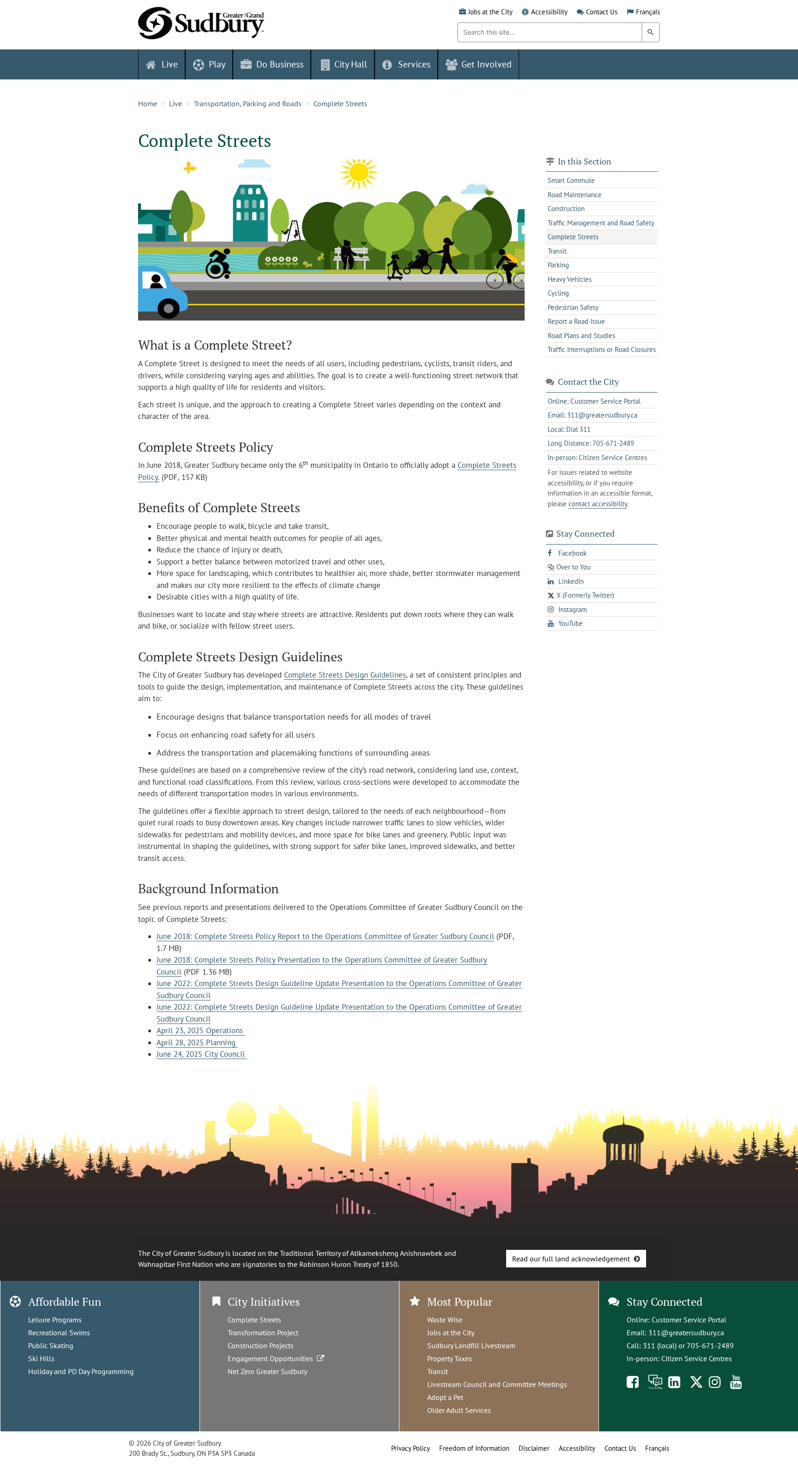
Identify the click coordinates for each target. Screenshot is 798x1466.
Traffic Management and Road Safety (601, 222)
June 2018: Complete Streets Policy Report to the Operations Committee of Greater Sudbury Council (325, 936)
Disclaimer (534, 1448)
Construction (566, 208)
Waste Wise (444, 1319)
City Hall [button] (350, 64)
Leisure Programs (55, 1319)
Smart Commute (571, 180)
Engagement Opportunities (272, 1358)
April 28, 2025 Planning (197, 1042)
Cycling (558, 293)
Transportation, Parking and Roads (248, 103)
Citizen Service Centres (696, 1358)
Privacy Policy (410, 1448)
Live (175, 103)
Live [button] (170, 64)
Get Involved (486, 64)
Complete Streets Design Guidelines (345, 675)
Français (648, 11)
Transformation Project (263, 1332)
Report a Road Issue (576, 321)
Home (147, 103)
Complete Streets (340, 103)
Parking (558, 264)
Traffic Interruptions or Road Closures (602, 349)
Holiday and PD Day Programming (81, 1371)
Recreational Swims (59, 1332)
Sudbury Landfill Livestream (471, 1345)
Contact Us (601, 11)
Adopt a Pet (445, 1397)
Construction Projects (261, 1345)
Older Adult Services (459, 1410)
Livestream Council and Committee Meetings (497, 1384)
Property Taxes (449, 1358)
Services (414, 64)
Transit (557, 251)
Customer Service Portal (689, 1319)
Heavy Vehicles (570, 279)
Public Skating (50, 1345)
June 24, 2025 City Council (202, 1054)
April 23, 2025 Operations (201, 1030)
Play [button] (217, 64)
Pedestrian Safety (573, 307)
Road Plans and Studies (581, 335)
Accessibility (549, 11)
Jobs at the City (490, 11)
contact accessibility (597, 503)
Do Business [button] (279, 64)
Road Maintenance (575, 194)
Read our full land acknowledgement (571, 1258)
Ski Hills (41, 1358)
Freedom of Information (474, 1448)
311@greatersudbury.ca (686, 1332)
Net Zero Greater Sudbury (267, 1371)
